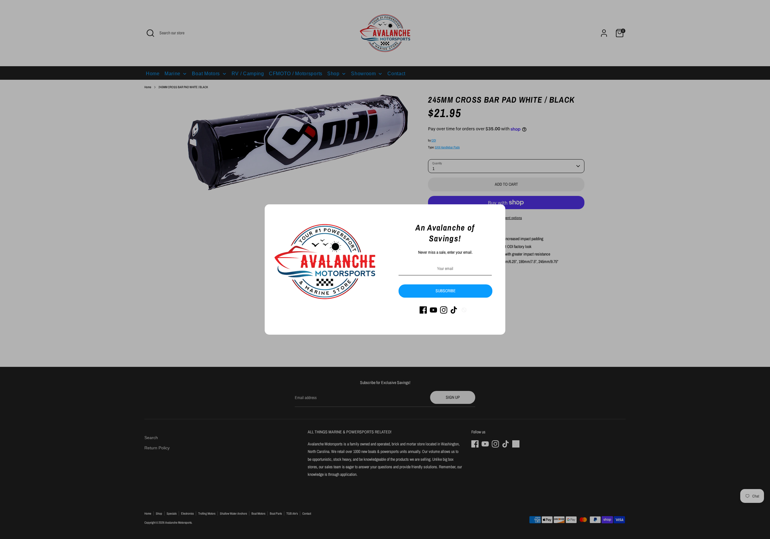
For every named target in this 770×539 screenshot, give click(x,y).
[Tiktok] (453, 310)
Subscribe (446, 290)
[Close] (497, 212)
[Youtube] (433, 310)
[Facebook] (423, 310)
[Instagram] (443, 310)
